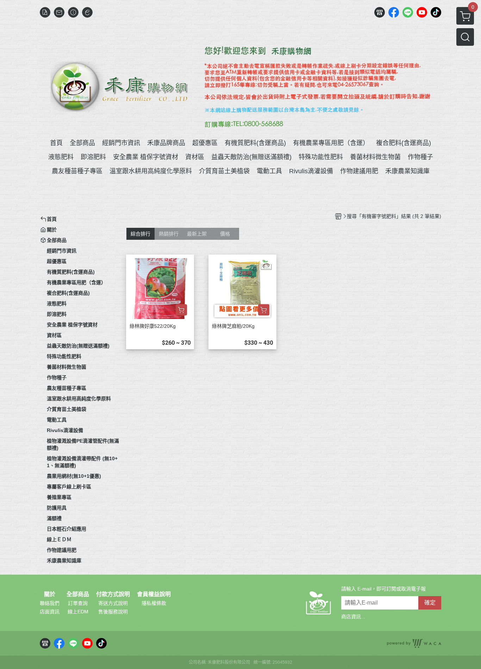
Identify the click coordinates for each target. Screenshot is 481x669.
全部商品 (78, 594)
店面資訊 (50, 611)
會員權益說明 (154, 594)
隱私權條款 (154, 603)
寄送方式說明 (113, 603)
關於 (49, 594)
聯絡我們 (50, 603)
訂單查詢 (78, 603)
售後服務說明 (113, 611)
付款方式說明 (113, 594)
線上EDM (78, 611)
